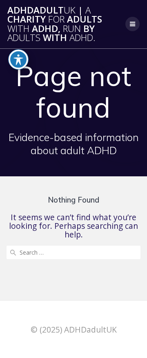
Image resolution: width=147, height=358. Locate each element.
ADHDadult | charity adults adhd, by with (54, 24)
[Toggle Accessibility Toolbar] (18, 59)
